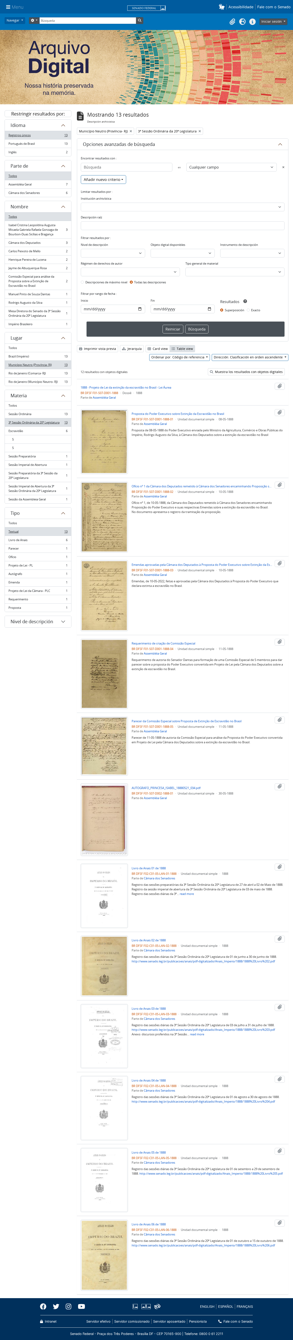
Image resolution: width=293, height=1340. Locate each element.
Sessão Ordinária (38, 415)
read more (187, 894)
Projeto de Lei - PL (38, 566)
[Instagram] (68, 1306)
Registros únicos (38, 136)
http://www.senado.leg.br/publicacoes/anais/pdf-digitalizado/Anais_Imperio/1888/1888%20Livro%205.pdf (211, 1173)
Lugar (16, 338)
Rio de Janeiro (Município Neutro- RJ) (38, 383)
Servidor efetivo (98, 1321)
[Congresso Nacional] (145, 1306)
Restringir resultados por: (38, 114)
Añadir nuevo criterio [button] (102, 179)
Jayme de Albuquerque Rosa (38, 269)
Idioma (18, 125)
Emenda (38, 583)
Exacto (255, 310)
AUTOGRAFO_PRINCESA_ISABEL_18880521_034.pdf (166, 788)
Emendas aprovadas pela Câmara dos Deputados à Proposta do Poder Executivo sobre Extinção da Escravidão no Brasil (202, 565)
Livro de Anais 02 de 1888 (149, 940)
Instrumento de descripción (239, 245)
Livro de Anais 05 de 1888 (149, 1152)
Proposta (38, 609)
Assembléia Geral (38, 185)
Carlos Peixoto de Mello (38, 252)
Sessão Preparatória (38, 457)
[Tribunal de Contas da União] (156, 1306)
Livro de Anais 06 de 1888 (149, 1224)
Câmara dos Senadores (38, 194)
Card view (160, 348)
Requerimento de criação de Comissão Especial (163, 643)
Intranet (50, 1321)
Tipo (15, 513)
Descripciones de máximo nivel (106, 282)
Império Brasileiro (38, 325)
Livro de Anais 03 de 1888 (149, 1009)
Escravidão (38, 432)
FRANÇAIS (245, 1306)
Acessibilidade (240, 7)
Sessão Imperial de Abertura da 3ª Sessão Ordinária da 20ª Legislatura (38, 488)
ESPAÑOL (225, 1306)
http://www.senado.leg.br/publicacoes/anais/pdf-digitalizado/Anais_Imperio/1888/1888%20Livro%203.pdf (203, 1030)
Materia (19, 395)
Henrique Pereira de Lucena (38, 261)
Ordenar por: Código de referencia (178, 357)
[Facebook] (45, 1306)
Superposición (234, 310)
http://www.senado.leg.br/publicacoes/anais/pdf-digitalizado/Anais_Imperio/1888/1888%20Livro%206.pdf (203, 1245)
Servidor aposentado (169, 1321)
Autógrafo (38, 575)
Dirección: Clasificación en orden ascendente (249, 357)
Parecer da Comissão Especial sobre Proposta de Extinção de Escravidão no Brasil (186, 721)
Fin (153, 300)
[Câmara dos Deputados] (136, 1306)
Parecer (38, 549)
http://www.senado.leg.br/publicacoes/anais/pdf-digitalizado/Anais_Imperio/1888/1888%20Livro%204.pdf (203, 1101)
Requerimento (38, 600)
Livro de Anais (38, 541)
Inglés (38, 153)
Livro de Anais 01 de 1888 (149, 868)
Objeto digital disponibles (168, 245)
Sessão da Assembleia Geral (38, 500)
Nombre (19, 207)
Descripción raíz (91, 217)
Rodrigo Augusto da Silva (38, 304)
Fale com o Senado (274, 7)
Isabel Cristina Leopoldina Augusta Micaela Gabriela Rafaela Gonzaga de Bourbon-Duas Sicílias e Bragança (38, 229)
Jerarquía (134, 348)
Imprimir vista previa (99, 348)
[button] (222, 7)
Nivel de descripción (32, 621)
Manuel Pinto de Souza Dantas (38, 295)
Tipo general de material (201, 263)
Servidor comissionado (132, 1321)
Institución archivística (96, 198)
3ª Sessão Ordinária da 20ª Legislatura (38, 423)
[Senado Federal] (146, 8)
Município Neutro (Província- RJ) (38, 366)
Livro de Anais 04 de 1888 (149, 1080)
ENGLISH (207, 1306)
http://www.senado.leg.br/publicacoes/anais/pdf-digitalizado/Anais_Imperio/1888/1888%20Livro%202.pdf (203, 961)
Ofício (38, 558)
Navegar (13, 20)
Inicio (84, 300)
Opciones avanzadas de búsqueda (119, 144)
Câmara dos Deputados (38, 244)
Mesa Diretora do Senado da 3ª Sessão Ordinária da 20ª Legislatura (38, 313)
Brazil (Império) (38, 357)
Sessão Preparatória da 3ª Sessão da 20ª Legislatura (38, 475)
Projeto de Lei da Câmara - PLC (38, 592)
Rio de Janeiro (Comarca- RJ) (38, 374)
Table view (184, 348)
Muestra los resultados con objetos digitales (248, 372)
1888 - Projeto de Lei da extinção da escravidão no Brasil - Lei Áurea (126, 387)
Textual (38, 532)
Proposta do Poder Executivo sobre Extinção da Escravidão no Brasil (178, 414)
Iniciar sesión (272, 21)
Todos (12, 176)
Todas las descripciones (150, 282)
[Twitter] (56, 1306)
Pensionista (197, 1321)
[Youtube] (80, 1306)
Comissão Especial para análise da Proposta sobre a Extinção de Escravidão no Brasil (38, 281)
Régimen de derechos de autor (101, 263)
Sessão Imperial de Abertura (38, 466)
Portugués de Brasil (38, 145)
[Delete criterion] (283, 167)
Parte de (19, 166)
